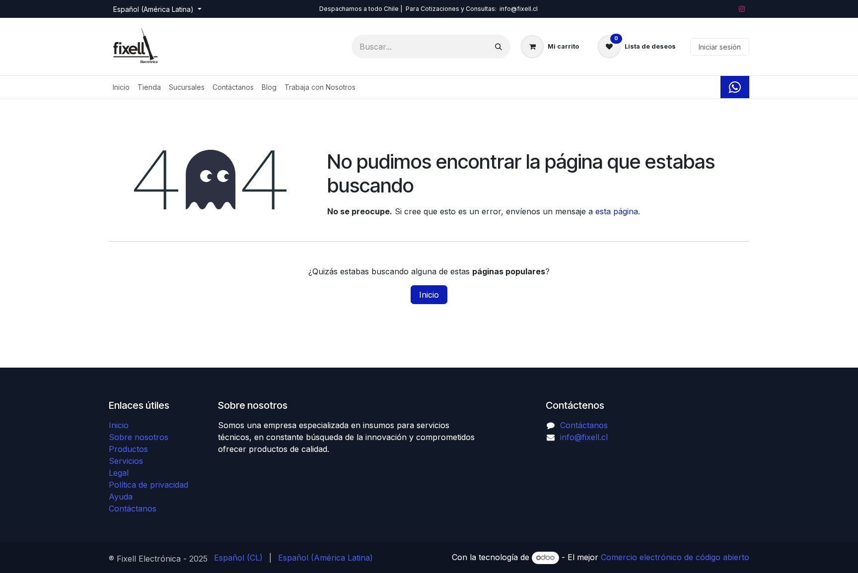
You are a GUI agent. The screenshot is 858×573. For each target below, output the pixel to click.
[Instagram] (742, 9)
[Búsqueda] (498, 47)
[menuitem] (121, 87)
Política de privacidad (148, 485)
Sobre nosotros (138, 437)
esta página (616, 211)
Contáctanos (132, 508)
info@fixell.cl (584, 437)
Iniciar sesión (720, 47)
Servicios (126, 461)
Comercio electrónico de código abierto (675, 557)
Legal (119, 473)
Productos (128, 449)
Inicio (429, 295)
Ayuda (121, 497)
